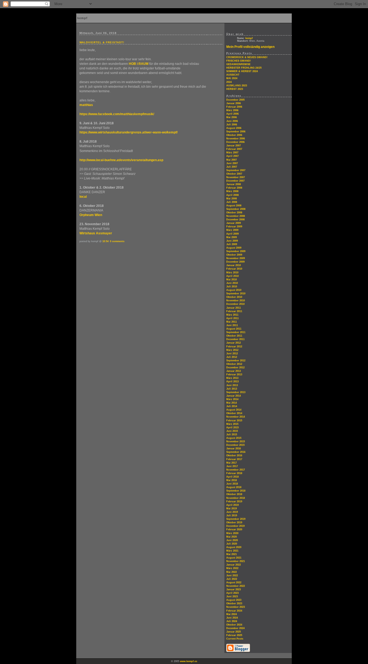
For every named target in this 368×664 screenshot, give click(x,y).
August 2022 (233, 582)
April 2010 (232, 276)
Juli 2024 (231, 621)
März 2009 (232, 230)
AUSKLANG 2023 (236, 85)
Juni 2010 (232, 283)
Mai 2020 (231, 536)
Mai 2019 (231, 508)
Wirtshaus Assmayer (95, 233)
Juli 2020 (231, 543)
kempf (249, 38)
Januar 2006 (233, 103)
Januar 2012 (233, 342)
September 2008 (235, 209)
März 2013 (232, 378)
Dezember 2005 (235, 99)
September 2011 (235, 332)
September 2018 (235, 490)
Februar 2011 (234, 311)
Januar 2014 (233, 395)
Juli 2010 (231, 286)
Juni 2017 (232, 466)
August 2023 (233, 600)
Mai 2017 (231, 462)
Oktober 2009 (234, 254)
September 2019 (235, 519)
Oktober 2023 (234, 603)
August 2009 (233, 247)
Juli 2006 (231, 124)
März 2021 (232, 550)
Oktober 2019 (234, 522)
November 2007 (235, 177)
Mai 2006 (231, 117)
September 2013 (235, 392)
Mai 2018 (231, 480)
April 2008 (232, 195)
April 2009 (232, 233)
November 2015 (235, 441)
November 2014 (235, 416)
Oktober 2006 (234, 135)
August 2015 (233, 438)
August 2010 (233, 290)
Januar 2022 (233, 564)
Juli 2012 (231, 357)
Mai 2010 (231, 279)
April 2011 (232, 318)
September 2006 (235, 131)
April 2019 (232, 505)
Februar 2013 (234, 374)
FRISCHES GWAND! (238, 60)
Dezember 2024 (235, 628)
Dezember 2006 (235, 142)
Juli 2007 (231, 166)
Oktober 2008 (234, 212)
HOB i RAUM (138, 64)
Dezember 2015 (235, 445)
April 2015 (232, 427)
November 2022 (235, 586)
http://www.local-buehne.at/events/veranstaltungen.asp (121, 160)
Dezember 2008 (235, 219)
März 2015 (232, 424)
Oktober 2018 (234, 494)
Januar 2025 (233, 631)
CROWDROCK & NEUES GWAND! (247, 57)
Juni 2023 (232, 596)
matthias (86, 105)
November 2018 (235, 498)
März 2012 (232, 350)
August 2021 (233, 557)
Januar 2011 (233, 307)
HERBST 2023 (234, 89)
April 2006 (232, 113)
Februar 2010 (234, 268)
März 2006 (232, 110)
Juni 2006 (232, 121)
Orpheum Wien (90, 215)
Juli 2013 (231, 388)
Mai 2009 (231, 237)
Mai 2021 (231, 554)
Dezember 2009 (235, 261)
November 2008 (235, 216)
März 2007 (232, 152)
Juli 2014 (231, 406)
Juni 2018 (232, 483)
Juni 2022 (232, 575)
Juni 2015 (232, 431)
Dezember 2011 (235, 339)
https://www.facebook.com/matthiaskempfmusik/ (116, 114)
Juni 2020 (232, 540)
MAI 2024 (231, 78)
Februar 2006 (234, 106)
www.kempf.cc (188, 661)
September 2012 (235, 360)
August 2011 (233, 328)
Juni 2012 (232, 353)
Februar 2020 (234, 529)
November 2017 (235, 469)
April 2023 (232, 593)
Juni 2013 (232, 385)
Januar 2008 (233, 184)
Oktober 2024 (234, 624)
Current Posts (234, 638)
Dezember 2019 (235, 526)
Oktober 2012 (234, 364)
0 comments (117, 241)
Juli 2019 (231, 515)
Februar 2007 (234, 149)
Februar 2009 (234, 226)
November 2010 (235, 300)
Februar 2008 (234, 187)
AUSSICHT (232, 74)
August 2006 (233, 128)
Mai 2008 (231, 198)
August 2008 (233, 205)
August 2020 (233, 547)
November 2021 (235, 561)
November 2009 (235, 258)
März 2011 (232, 314)
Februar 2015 (234, 420)
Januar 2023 (233, 589)
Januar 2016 (233, 448)
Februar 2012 (234, 346)
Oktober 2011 (234, 335)
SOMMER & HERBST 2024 (242, 71)
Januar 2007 (233, 145)
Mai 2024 (231, 614)
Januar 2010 (233, 265)
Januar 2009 (233, 223)
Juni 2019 (232, 512)
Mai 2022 (231, 572)
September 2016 (235, 452)
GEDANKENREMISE (238, 64)
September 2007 (235, 170)
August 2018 (233, 487)
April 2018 (232, 476)
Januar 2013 (233, 371)
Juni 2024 (232, 617)
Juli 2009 (231, 244)
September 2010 (235, 293)
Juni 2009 (232, 240)
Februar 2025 (234, 635)
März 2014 (232, 399)
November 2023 (235, 607)
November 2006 (235, 138)
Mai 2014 (231, 402)
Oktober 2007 (234, 173)
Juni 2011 (232, 325)
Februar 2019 (234, 501)
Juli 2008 (231, 202)
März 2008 (232, 191)
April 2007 (232, 156)
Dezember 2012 (235, 367)
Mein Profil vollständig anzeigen (250, 47)
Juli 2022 (231, 579)
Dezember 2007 (235, 180)
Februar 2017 (234, 459)
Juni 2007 (232, 163)
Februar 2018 (234, 473)
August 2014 (233, 409)
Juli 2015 (231, 434)
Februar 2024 (234, 610)
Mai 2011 (231, 321)
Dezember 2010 (235, 304)
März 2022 (232, 568)
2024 (229, 82)
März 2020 (232, 533)
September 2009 (235, 251)
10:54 (105, 241)
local (83, 197)
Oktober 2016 (234, 455)
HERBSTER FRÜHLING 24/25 (244, 67)
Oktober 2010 (234, 297)
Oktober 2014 (234, 413)
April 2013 (232, 381)
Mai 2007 (231, 159)
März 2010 (232, 272)
